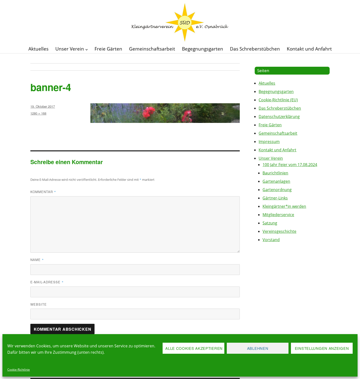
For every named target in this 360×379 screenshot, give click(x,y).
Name (37, 259)
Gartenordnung (277, 189)
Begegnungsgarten (202, 49)
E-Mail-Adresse (47, 282)
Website (38, 304)
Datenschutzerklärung (279, 116)
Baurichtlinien (275, 173)
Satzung (270, 223)
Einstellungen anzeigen (322, 348)
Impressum (269, 141)
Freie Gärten (108, 49)
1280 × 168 (38, 113)
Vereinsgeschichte (279, 231)
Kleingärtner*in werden (284, 206)
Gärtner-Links (275, 198)
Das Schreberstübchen (255, 49)
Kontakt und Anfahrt (309, 49)
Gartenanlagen (276, 181)
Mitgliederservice (278, 214)
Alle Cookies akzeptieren (194, 348)
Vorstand (271, 239)
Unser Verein (69, 49)
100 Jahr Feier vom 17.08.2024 (290, 164)
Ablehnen (257, 348)
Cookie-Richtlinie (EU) (278, 100)
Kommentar (43, 191)
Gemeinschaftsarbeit (152, 49)
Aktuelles (38, 49)
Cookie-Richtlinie (18, 369)
